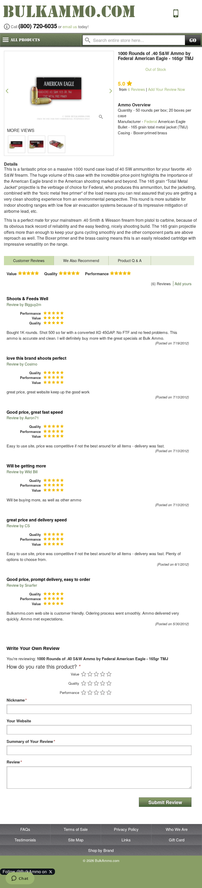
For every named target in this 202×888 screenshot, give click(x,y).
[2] (90, 674)
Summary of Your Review (30, 741)
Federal (150, 121)
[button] (7, 91)
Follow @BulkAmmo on (26, 872)
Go (192, 40)
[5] (109, 674)
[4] (102, 674)
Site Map (75, 839)
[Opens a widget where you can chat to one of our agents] (19, 878)
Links (126, 839)
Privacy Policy (126, 829)
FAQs (25, 829)
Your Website (19, 721)
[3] (96, 674)
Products (25, 40)
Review (13, 762)
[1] (83, 674)
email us (70, 26)
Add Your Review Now (166, 89)
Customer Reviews (28, 260)
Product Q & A (130, 260)
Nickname (16, 700)
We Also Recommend (81, 260)
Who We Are (177, 829)
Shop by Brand (101, 850)
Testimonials (25, 839)
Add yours (183, 283)
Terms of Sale (76, 829)
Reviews (136, 89)
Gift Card (176, 839)
